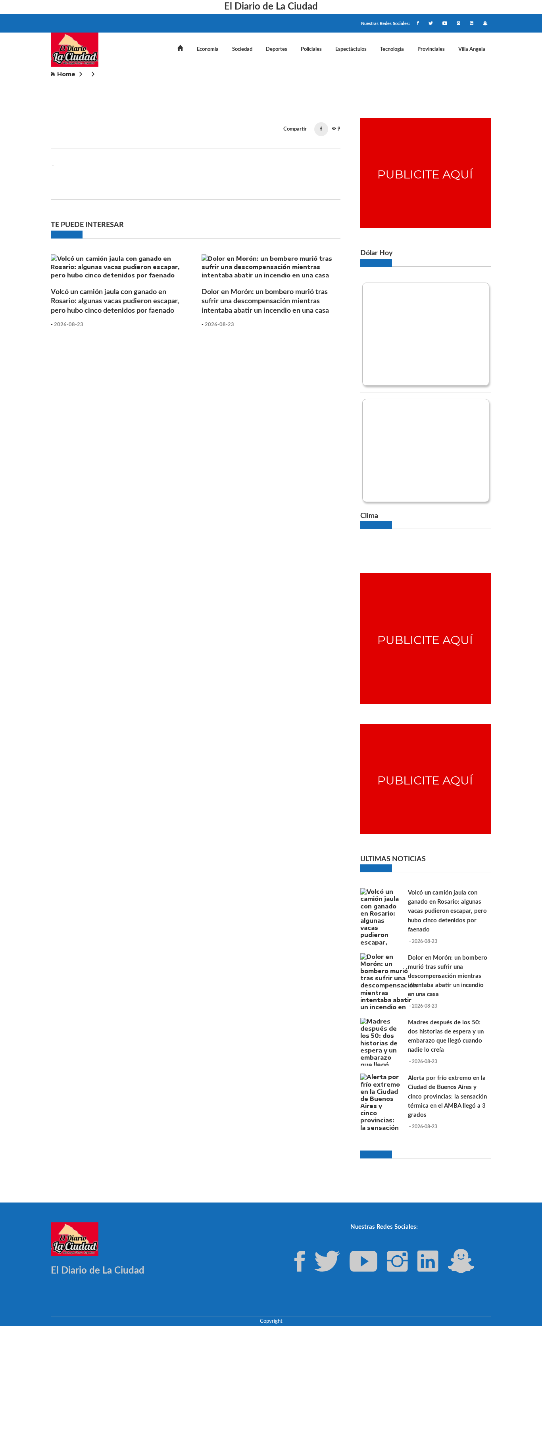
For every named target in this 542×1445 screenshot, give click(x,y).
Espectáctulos (351, 49)
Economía (208, 49)
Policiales (311, 49)
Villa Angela (471, 49)
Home (66, 74)
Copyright (271, 1321)
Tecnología (392, 49)
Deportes (276, 49)
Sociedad (242, 49)
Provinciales (431, 49)
